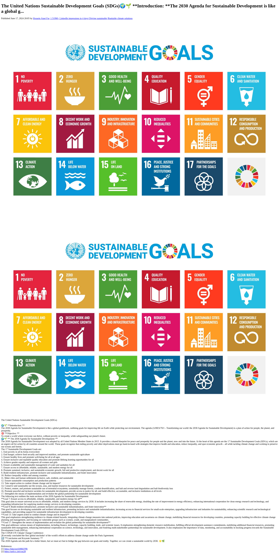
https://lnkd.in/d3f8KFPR (16, 549)
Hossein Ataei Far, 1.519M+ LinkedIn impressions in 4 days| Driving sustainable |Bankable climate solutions (83, 18)
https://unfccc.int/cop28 (15, 551)
